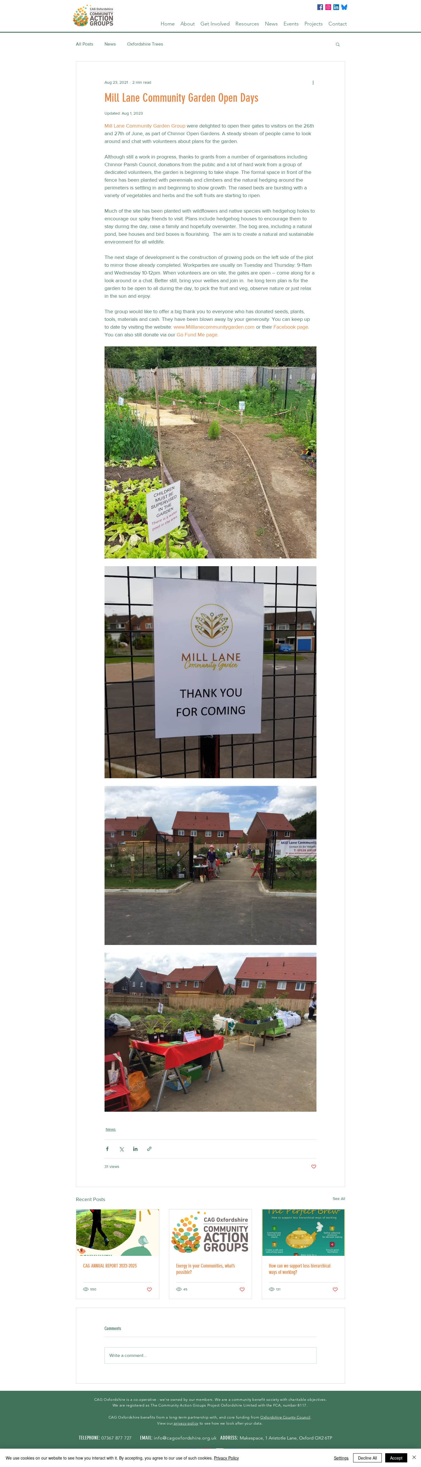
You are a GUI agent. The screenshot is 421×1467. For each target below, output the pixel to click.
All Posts (84, 44)
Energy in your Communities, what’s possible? (205, 1269)
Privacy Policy (226, 1458)
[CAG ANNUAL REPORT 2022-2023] (117, 1232)
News (110, 44)
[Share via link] (149, 1149)
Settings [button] (341, 1458)
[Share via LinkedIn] (135, 1149)
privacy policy (185, 1423)
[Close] (414, 1457)
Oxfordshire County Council (285, 1417)
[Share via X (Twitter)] (121, 1149)
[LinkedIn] (336, 7)
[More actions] (313, 82)
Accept (396, 1458)
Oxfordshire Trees (145, 44)
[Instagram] (328, 7)
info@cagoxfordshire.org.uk (185, 1438)
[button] (188, 24)
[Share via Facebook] (107, 1149)
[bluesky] (344, 7)
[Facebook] (320, 7)
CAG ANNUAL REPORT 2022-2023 (110, 1266)
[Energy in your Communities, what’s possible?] (210, 1232)
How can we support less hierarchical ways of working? (299, 1269)
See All (339, 1198)
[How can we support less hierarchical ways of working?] (303, 1232)
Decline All (367, 1458)
